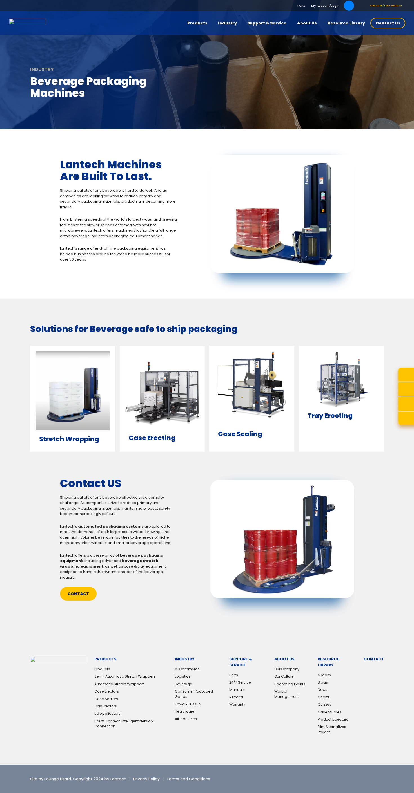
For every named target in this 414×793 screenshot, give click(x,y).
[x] (335, 779)
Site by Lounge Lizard (50, 779)
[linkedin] (350, 779)
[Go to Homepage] (27, 23)
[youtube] (379, 779)
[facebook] (364, 779)
